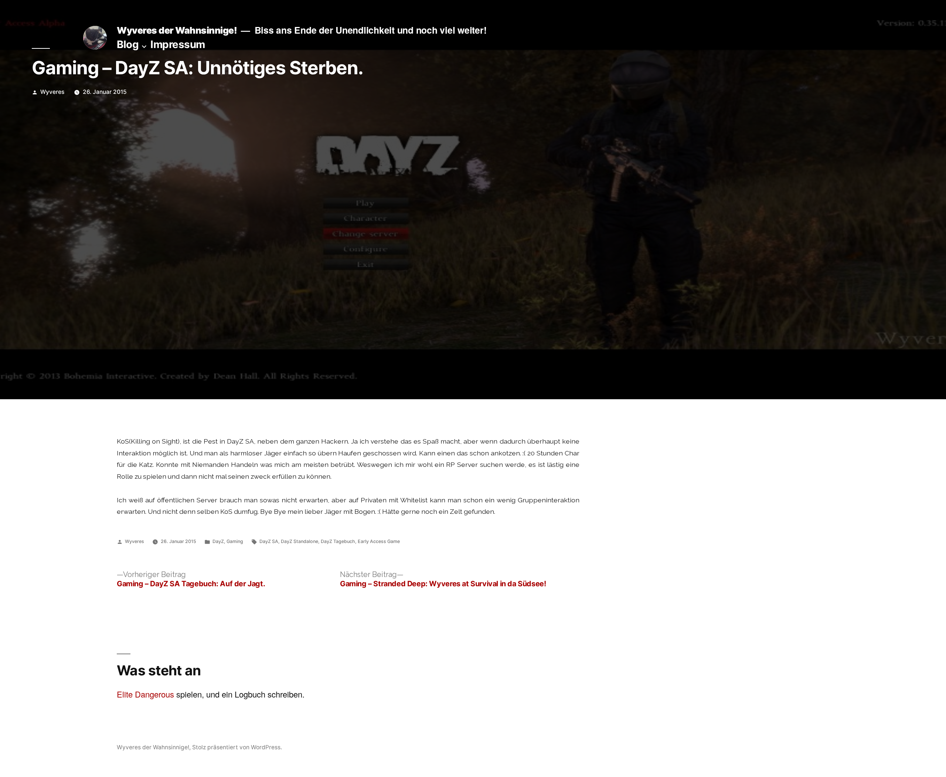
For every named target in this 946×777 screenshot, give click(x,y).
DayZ (218, 541)
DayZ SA (268, 541)
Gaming (235, 541)
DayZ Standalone (299, 541)
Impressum (177, 44)
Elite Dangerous (145, 694)
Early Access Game (379, 541)
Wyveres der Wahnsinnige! (177, 30)
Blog (128, 44)
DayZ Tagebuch (338, 541)
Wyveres (52, 91)
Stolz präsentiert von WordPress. (237, 747)
